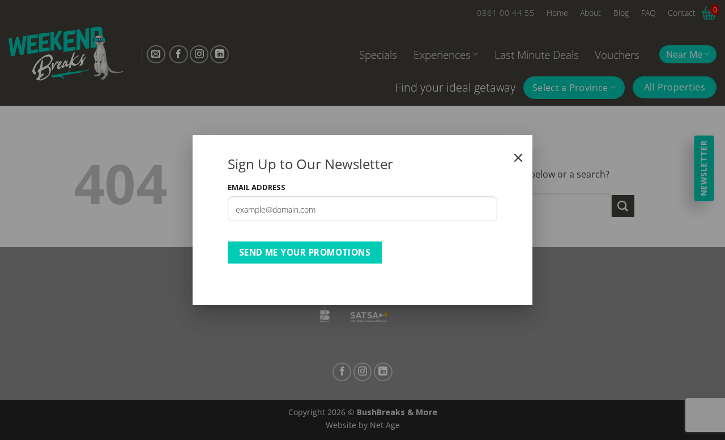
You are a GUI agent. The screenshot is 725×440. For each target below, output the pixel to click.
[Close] (518, 158)
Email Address (256, 187)
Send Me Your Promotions (305, 252)
